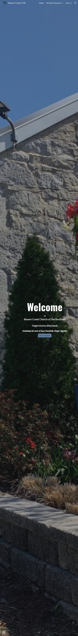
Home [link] (41, 3)
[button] (75, 2)
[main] (44, 316)
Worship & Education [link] (53, 3)
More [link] (68, 3)
